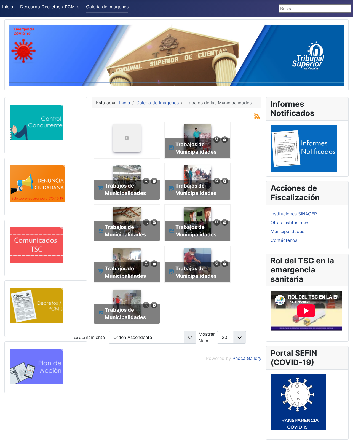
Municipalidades (287, 231)
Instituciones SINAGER (294, 213)
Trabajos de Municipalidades (195, 148)
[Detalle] (216, 139)
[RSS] (257, 116)
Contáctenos (284, 240)
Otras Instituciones (290, 222)
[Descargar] (224, 139)
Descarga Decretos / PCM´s (49, 6)
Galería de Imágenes (107, 6)
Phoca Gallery (246, 358)
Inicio (7, 6)
